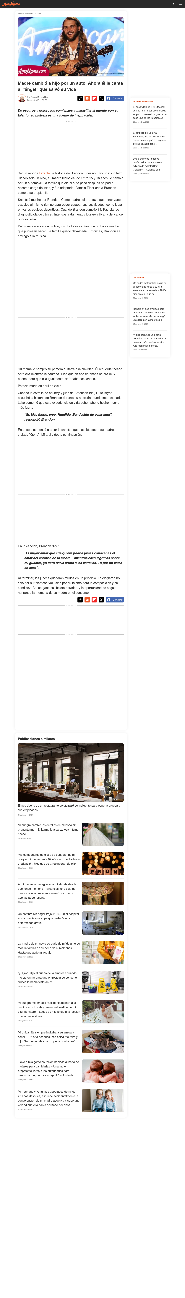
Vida (39, 13)
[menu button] (180, 4)
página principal (26, 13)
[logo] (11, 3)
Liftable (44, 173)
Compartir (117, 98)
